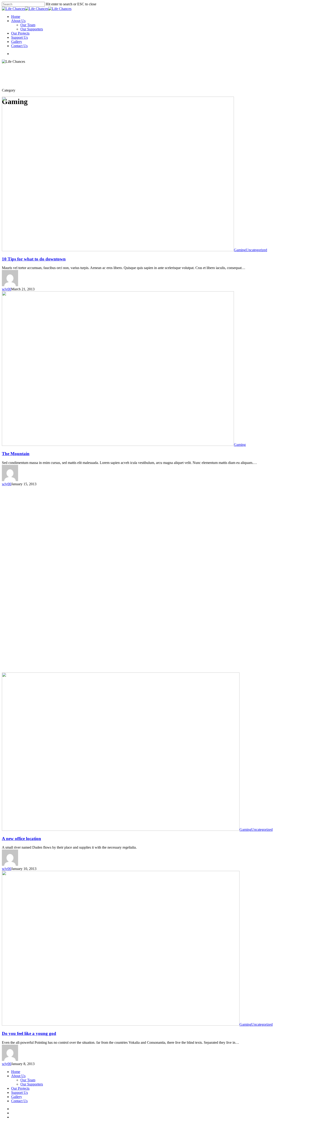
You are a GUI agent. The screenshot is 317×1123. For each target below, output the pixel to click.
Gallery (16, 42)
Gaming (240, 250)
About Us (18, 21)
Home (15, 17)
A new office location (21, 838)
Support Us (19, 37)
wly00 (6, 289)
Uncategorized (256, 250)
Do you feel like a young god (29, 1033)
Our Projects (20, 33)
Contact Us (19, 46)
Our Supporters (31, 29)
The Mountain (15, 453)
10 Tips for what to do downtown (34, 259)
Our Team (27, 25)
